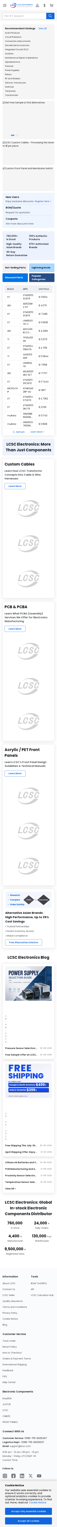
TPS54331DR (28, 339)
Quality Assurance (13, 1301)
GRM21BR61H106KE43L (27, 415)
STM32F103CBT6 (28, 314)
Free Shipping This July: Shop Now (21, 1145)
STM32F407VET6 (28, 398)
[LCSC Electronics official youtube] (39, 1476)
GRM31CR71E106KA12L (28, 424)
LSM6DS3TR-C (28, 322)
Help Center (9, 1382)
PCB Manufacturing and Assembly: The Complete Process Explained (21, 1169)
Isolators (9, 53)
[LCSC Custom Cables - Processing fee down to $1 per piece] (28, 153)
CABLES (6, 1416)
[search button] (50, 16)
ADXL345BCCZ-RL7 (27, 331)
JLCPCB (7, 1404)
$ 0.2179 (43, 339)
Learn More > (37, 431)
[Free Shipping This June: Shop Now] (28, 1081)
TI (8, 339)
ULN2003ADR (27, 356)
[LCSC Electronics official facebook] (13, 1476)
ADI (9, 305)
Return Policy (10, 1346)
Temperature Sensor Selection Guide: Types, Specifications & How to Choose (21, 1182)
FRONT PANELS (10, 1422)
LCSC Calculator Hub (42, 1295)
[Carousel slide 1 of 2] (13, 135)
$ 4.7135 (43, 347)
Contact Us (9, 1289)
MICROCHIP (12, 390)
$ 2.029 (42, 407)
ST (8, 297)
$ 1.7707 (43, 373)
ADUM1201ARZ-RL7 (28, 373)
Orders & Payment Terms (17, 1358)
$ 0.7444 (44, 381)
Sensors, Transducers (15, 82)
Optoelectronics (12, 62)
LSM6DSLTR (27, 364)
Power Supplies (12, 70)
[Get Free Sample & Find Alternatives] (28, 120)
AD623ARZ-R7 (28, 305)
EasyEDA (7, 1398)
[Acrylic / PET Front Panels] (28, 796)
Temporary (10, 91)
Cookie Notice (10, 1318)
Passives (9, 66)
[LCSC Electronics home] (21, 5)
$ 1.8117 (42, 390)
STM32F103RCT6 (28, 407)
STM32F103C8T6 (28, 297)
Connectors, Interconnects (18, 41)
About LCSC (9, 1283)
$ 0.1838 (43, 424)
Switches (9, 86)
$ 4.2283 (43, 330)
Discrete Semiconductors (17, 45)
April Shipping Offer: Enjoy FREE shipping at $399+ (21, 1152)
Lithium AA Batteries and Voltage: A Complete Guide (21, 1162)
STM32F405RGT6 (28, 347)
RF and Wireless (12, 78)
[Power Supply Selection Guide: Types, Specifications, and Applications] (28, 983)
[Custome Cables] (28, 508)
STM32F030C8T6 (28, 381)
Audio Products (12, 32)
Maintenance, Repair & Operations (21, 57)
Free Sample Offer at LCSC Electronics (21, 1054)
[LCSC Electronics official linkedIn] (22, 1476)
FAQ (5, 1376)
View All (42, 28)
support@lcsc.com (20, 1446)
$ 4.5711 (43, 305)
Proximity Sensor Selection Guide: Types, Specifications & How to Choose (21, 1175)
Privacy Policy (10, 1313)
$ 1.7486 (43, 314)
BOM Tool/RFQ (39, 1283)
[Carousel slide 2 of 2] (17, 135)
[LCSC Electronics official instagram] (5, 1476)
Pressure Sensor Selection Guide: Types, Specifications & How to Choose (21, 1048)
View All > (10, 1188)
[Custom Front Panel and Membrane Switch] (28, 179)
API (32, 1289)
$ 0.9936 (43, 322)
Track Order (9, 1340)
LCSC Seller (9, 1295)
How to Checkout (12, 1352)
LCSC (5, 1410)
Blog (5, 1324)
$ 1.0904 (43, 297)
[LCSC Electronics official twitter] (30, 1476)
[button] (37, 5)
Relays (8, 74)
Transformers (11, 95)
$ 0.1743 (43, 415)
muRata (11, 415)
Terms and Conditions (15, 1307)
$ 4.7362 (43, 398)
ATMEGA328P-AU (28, 390)
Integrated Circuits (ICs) (16, 49)
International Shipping (15, 1364)
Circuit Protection (13, 37)
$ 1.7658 (43, 364)
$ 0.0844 (43, 356)
